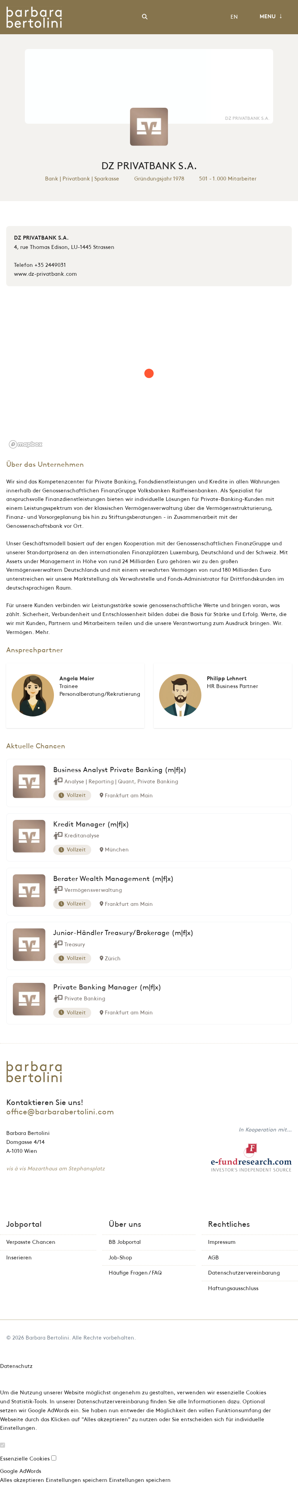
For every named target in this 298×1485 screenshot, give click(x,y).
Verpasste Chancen (30, 1242)
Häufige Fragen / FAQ (135, 1272)
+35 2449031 (50, 265)
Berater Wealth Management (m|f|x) (113, 879)
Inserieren (19, 1257)
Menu (271, 16)
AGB (213, 1257)
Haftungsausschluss (233, 1288)
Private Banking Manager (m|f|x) (107, 987)
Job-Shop (120, 1257)
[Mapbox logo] (26, 444)
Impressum (222, 1242)
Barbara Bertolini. (48, 1337)
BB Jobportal (125, 1242)
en (234, 16)
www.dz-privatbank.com (45, 274)
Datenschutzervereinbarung (244, 1272)
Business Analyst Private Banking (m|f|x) (120, 770)
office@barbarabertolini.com (60, 1112)
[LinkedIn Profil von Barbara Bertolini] (290, 1337)
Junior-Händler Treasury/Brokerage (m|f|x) (123, 933)
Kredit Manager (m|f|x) (91, 824)
